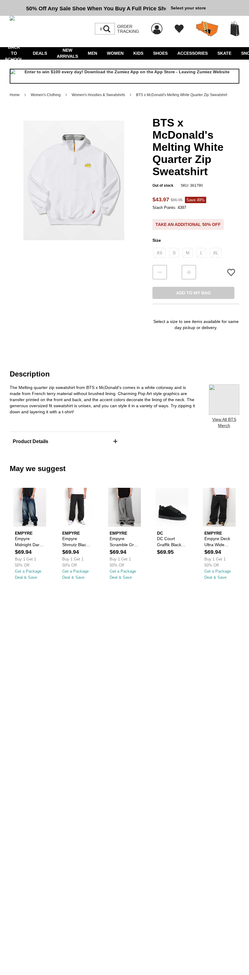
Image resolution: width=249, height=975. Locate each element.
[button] (73, 180)
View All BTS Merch (224, 422)
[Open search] (107, 29)
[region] (73, 190)
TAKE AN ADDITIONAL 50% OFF (188, 224)
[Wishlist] (179, 28)
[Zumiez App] (124, 76)
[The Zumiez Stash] (207, 28)
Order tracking (128, 29)
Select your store (188, 7)
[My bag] (234, 29)
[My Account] (156, 25)
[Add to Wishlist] (231, 272)
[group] (88, 8)
